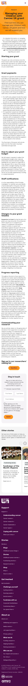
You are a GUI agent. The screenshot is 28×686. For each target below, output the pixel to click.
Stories (3, 544)
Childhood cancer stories (10, 557)
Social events (7, 596)
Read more (11, 481)
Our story (6, 657)
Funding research (8, 640)
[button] (20, 443)
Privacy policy (7, 634)
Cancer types (7, 528)
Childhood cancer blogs (10, 551)
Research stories (8, 564)
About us (4, 619)
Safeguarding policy (9, 660)
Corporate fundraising (10, 603)
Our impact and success (10, 653)
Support (3, 511)
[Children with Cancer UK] (3, 2)
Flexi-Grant (12, 293)
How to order (7, 573)
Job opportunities (8, 630)
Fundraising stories (9, 560)
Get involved (5, 583)
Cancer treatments (8, 524)
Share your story (8, 534)
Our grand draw (8, 609)
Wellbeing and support (10, 622)
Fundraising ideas (8, 606)
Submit (8, 416)
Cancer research (8, 521)
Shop (4, 570)
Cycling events (7, 590)
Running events (8, 593)
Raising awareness (8, 647)
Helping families (8, 643)
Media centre (7, 626)
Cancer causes (7, 518)
